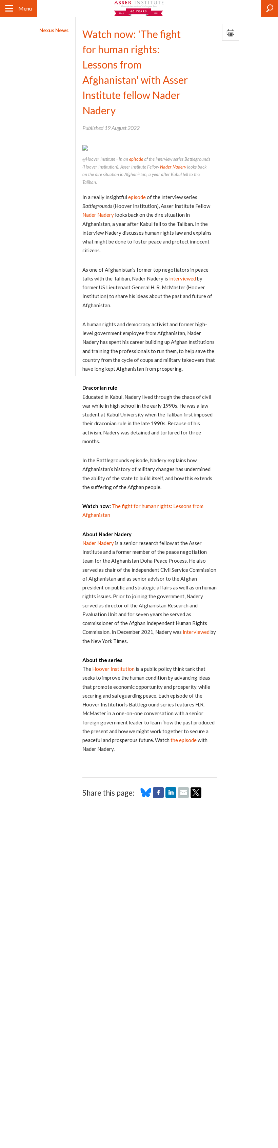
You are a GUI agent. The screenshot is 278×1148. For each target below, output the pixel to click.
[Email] (183, 796)
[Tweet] (196, 796)
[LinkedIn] (170, 796)
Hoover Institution (113, 669)
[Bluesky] (145, 796)
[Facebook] (158, 796)
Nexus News (53, 30)
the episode (184, 740)
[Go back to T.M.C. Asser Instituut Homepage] (139, 8)
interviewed (182, 278)
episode (136, 159)
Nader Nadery (173, 167)
